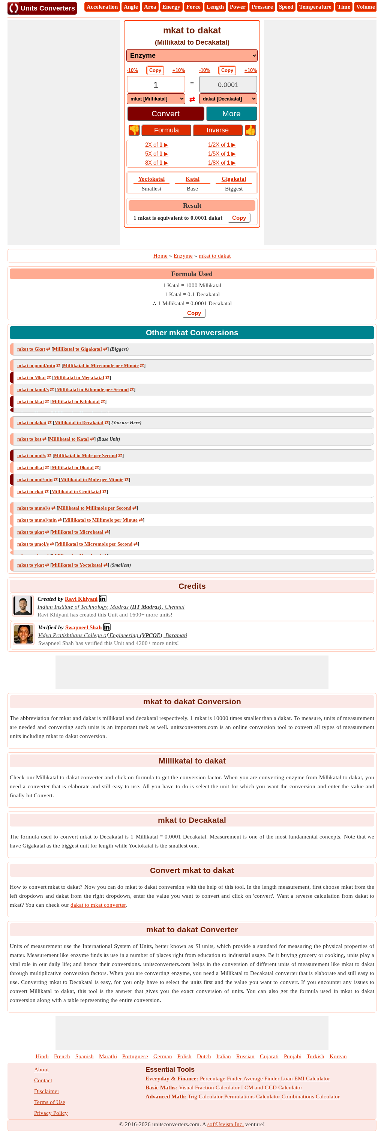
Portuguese (135, 1056)
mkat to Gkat (31, 349)
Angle (131, 7)
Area (150, 7)
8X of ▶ (156, 162)
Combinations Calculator (311, 1097)
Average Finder (261, 1079)
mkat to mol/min (34, 479)
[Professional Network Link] (102, 599)
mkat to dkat (30, 467)
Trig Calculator (205, 1097)
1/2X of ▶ (222, 144)
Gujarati (269, 1056)
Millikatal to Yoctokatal (77, 565)
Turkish (315, 1056)
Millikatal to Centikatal (76, 491)
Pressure (262, 7)
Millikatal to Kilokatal (76, 401)
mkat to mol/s (31, 455)
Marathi (108, 1056)
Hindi (42, 1056)
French (62, 1056)
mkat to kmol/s (33, 389)
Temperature (315, 7)
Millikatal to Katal (69, 439)
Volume (365, 7)
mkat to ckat (30, 491)
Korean (338, 1056)
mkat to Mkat (31, 377)
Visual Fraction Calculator (209, 1087)
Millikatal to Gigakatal (77, 349)
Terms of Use (49, 1102)
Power (238, 7)
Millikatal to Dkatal (73, 467)
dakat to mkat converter (98, 905)
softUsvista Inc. (225, 1124)
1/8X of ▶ (222, 162)
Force (193, 7)
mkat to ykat (30, 565)
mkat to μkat (30, 532)
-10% (132, 70)
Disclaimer (46, 1091)
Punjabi (293, 1056)
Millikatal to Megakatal (79, 377)
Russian (245, 1056)
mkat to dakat (31, 422)
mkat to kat (29, 439)
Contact (43, 1080)
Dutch (204, 1056)
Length (215, 7)
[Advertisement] (64, 132)
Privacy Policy (51, 1113)
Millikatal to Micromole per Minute (101, 365)
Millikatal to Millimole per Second (94, 508)
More (231, 113)
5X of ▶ (156, 153)
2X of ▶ (156, 144)
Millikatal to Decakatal (79, 422)
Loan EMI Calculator (305, 1079)
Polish (184, 1056)
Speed (286, 7)
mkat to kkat (30, 401)
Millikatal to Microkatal (78, 532)
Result (192, 205)
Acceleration (102, 7)
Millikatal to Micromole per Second (94, 544)
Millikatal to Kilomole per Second (93, 389)
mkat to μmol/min (36, 365)
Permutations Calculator (252, 1097)
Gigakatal (234, 179)
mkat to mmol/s (33, 508)
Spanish (84, 1056)
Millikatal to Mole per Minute (91, 479)
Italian (223, 1056)
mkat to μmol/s (33, 544)
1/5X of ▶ (222, 153)
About (41, 1069)
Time (344, 7)
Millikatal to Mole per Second (85, 455)
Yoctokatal (151, 179)
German (162, 1056)
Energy (171, 7)
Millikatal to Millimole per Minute (101, 520)
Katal (193, 179)
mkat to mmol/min (37, 520)
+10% (178, 70)
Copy (155, 70)
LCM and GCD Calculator (271, 1087)
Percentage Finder (221, 1079)
